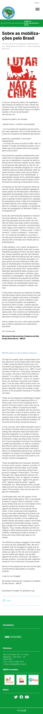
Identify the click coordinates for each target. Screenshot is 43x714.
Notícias (9, 23)
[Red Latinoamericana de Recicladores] (34, 684)
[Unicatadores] (13, 643)
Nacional (18, 23)
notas (8, 601)
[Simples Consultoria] (21, 711)
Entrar (37, 3)
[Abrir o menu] (38, 9)
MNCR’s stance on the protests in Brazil (18, 353)
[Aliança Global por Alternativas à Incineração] (22, 684)
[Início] (1, 23)
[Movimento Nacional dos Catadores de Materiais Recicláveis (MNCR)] (18, 12)
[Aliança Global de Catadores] (10, 684)
